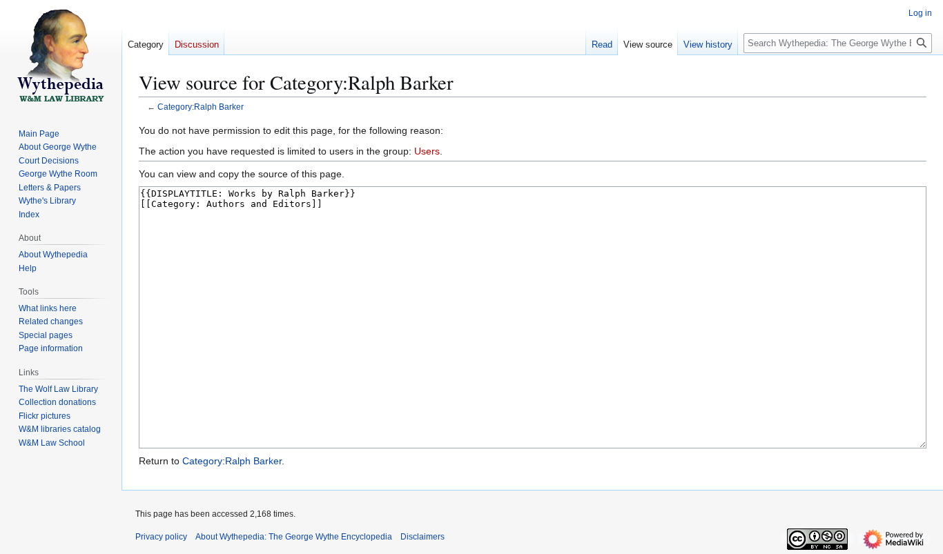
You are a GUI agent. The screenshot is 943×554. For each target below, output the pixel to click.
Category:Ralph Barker (200, 106)
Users (427, 151)
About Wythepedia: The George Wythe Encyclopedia (293, 537)
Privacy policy (161, 537)
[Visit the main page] (61, 55)
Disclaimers (422, 537)
